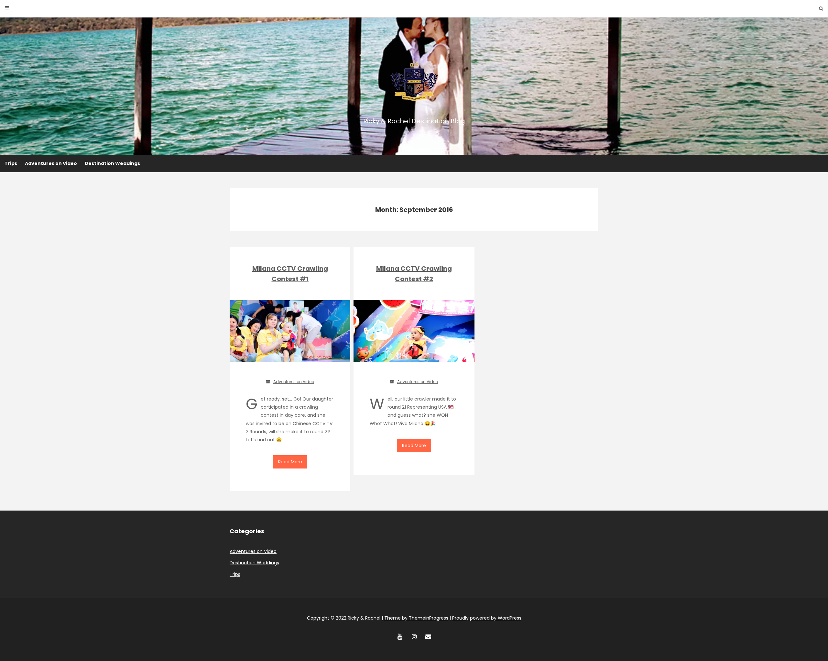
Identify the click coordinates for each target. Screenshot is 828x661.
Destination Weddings (112, 163)
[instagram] (414, 636)
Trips (11, 163)
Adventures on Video (51, 163)
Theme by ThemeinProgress (416, 618)
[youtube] (399, 636)
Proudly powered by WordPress (486, 618)
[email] (428, 636)
